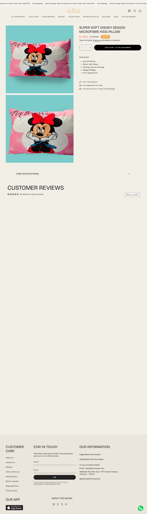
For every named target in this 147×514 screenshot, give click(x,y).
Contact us (10, 462)
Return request (12, 481)
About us (9, 457)
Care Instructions (27, 173)
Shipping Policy (12, 486)
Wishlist (9, 467)
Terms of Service (13, 472)
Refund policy (11, 476)
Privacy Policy (11, 490)
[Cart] (140, 11)
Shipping (96, 40)
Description (84, 57)
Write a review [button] (132, 195)
